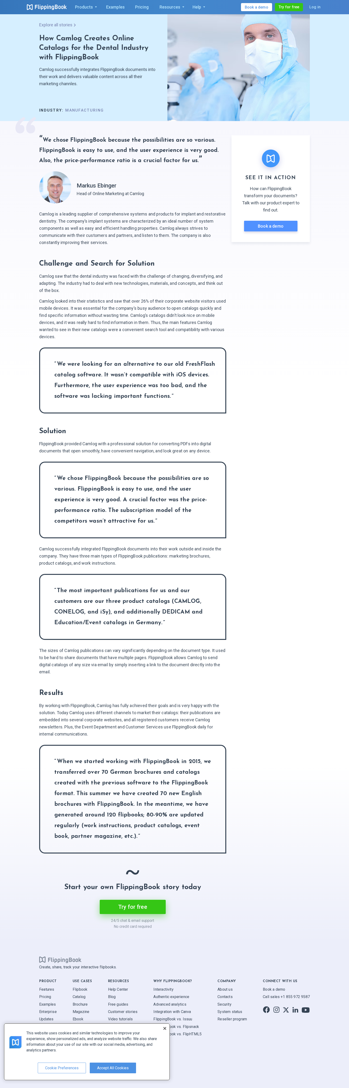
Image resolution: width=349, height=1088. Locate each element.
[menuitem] (85, 7)
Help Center (118, 989)
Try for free (288, 7)
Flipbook (80, 989)
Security (224, 1004)
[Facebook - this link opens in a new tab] (266, 1010)
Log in (315, 7)
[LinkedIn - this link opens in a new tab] (295, 1010)
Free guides (118, 1004)
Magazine (81, 1011)
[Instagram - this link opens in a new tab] (276, 1010)
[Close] (165, 1028)
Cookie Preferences (62, 1068)
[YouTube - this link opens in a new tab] (306, 1010)
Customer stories (123, 1011)
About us (224, 989)
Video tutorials (120, 1019)
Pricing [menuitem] (142, 7)
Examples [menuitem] (115, 7)
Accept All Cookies (113, 1068)
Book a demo (270, 226)
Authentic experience (171, 996)
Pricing (45, 996)
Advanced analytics (169, 1004)
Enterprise (48, 1011)
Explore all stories (55, 24)
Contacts (224, 996)
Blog (112, 996)
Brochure (80, 1004)
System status (229, 1011)
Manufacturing (84, 110)
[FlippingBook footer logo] (60, 959)
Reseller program (232, 1019)
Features (46, 989)
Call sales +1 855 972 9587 (286, 996)
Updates (46, 1019)
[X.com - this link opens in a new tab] (286, 1010)
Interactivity (163, 989)
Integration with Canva (172, 1011)
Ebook (78, 1019)
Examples (47, 1004)
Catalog (79, 996)
